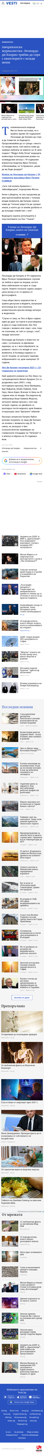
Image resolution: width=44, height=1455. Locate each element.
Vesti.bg (11, 3)
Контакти (22, 1438)
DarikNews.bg (37, 1411)
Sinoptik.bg (34, 1417)
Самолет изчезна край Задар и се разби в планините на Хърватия (31, 572)
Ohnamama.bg (20, 1417)
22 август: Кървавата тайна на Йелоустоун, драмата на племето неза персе (31, 854)
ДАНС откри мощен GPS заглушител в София (29, 639)
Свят (22, 726)
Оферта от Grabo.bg (27, 753)
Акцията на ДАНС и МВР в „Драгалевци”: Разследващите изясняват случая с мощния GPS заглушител (30, 542)
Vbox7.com (14, 1411)
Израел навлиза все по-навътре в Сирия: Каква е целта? (30, 804)
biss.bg (22, 614)
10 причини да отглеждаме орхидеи (19, 1034)
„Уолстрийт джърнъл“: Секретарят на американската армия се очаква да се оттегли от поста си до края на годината (31, 591)
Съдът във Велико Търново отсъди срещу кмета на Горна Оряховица (31, 918)
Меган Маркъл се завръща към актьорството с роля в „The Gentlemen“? (31, 557)
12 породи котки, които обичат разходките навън (29, 1239)
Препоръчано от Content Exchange (29, 1211)
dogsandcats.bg (24, 630)
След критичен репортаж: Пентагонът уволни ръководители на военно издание (30, 718)
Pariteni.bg (22, 1421)
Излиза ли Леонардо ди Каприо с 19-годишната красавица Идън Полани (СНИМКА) (21, 177)
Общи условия (32, 1432)
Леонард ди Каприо (11, 448)
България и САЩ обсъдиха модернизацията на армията (30, 902)
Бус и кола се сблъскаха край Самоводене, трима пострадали (29, 886)
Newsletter (21, 474)
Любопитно (7, 42)
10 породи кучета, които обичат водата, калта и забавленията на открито (31, 624)
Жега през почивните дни (31, 1253)
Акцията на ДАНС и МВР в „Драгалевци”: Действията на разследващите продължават (30, 1349)
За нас (8, 1432)
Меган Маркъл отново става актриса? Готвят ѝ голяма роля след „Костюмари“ (31, 1285)
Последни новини (17, 707)
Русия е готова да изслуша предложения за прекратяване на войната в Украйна (29, 983)
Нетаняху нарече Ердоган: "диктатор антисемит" (29, 670)
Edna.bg (33, 1421)
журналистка (31, 448)
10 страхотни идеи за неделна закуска (20, 1169)
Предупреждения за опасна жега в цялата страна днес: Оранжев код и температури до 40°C (31, 837)
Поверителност (12, 1435)
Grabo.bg (11, 1421)
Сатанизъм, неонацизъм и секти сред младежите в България (30, 934)
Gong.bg (25, 1411)
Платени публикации (30, 1435)
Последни (25, 3)
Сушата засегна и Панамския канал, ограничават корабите (29, 870)
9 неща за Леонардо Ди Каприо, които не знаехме (22, 228)
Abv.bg (4, 1411)
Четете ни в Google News (24, 1402)
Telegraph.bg (22, 1424)
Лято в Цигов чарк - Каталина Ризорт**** (30, 749)
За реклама (18, 1432)
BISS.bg (8, 1417)
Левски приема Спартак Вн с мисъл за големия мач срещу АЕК (31, 1317)
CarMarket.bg (35, 1414)
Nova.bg (7, 1414)
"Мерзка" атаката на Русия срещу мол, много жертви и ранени (30, 655)
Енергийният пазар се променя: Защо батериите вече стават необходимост (31, 608)
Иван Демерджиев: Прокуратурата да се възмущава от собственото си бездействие (21, 1136)
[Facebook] (22, 1441)
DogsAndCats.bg (20, 1414)
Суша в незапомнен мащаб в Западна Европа (30, 1269)
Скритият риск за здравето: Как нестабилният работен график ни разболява (29, 788)
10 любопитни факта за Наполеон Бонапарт (18, 1066)
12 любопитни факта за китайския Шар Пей (30, 1223)
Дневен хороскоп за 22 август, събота (30, 1299)
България (23, 845)
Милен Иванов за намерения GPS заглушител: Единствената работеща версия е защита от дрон (29, 1368)
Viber (8, 474)
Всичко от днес (22, 998)
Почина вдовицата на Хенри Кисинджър (31, 684)
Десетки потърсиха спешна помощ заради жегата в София (29, 966)
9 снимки (20, 235)
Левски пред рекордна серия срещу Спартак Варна (31, 1331)
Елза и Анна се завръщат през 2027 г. (19, 1102)
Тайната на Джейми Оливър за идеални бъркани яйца (21, 1201)
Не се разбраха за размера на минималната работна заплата (28, 950)
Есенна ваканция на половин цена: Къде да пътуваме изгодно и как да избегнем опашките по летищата (30, 769)
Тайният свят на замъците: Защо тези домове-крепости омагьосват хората (30, 820)
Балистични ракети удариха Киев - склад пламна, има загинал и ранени (30, 735)
